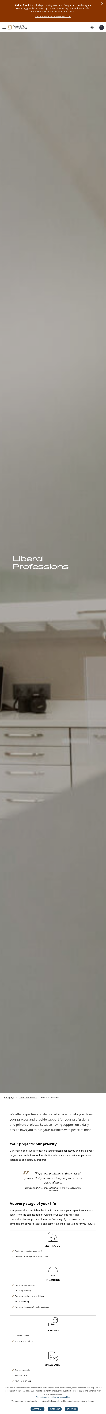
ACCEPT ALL (37, 1409)
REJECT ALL (71, 1409)
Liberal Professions (28, 1097)
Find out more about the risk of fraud (53, 16)
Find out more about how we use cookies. (53, 1397)
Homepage (9, 1097)
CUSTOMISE (55, 1409)
